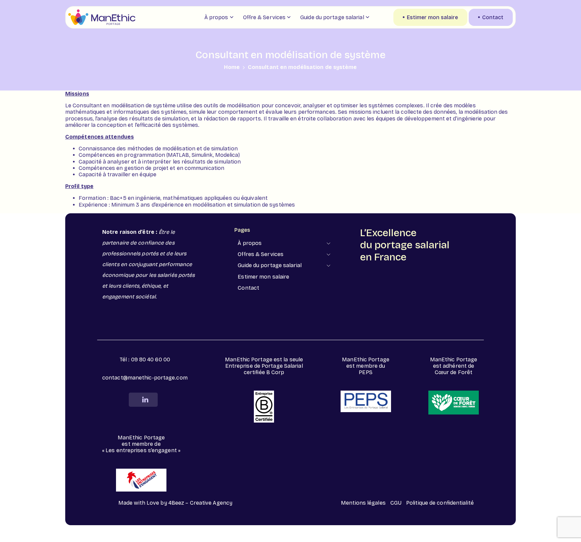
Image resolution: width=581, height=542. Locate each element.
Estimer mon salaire (263, 277)
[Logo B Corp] (264, 406)
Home (231, 67)
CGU (395, 503)
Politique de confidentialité (440, 503)
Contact (248, 288)
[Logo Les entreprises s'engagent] (141, 480)
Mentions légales (363, 503)
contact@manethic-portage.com (145, 377)
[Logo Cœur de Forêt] (453, 402)
